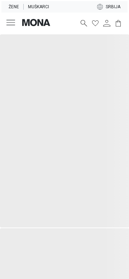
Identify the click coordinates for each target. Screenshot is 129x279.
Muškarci (38, 6)
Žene (14, 6)
